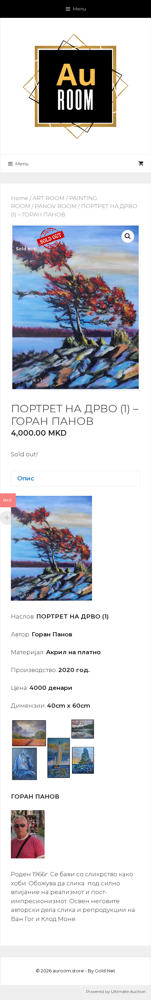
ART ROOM (49, 198)
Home (19, 198)
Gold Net (105, 970)
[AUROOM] (75, 85)
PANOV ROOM (56, 206)
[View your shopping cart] (141, 163)
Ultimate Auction (128, 991)
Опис (25, 478)
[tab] (75, 478)
